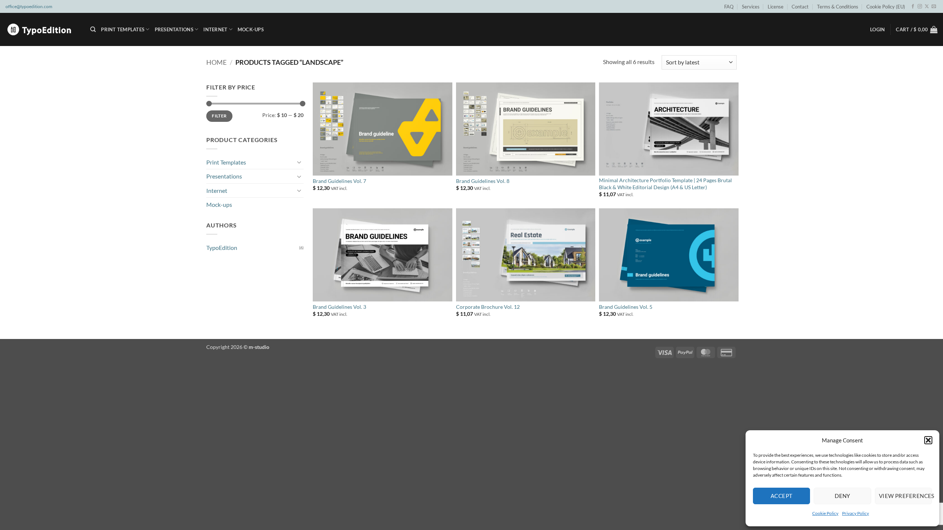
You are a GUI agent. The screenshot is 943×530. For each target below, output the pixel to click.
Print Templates (122, 29)
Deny (842, 495)
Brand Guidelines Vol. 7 (339, 181)
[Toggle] (299, 162)
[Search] (93, 29)
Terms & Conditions (837, 7)
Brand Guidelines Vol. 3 (339, 307)
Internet (215, 29)
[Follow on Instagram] (920, 6)
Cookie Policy (825, 513)
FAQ (728, 7)
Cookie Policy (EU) (885, 7)
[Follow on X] (927, 6)
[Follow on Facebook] (913, 6)
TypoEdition (221, 247)
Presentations (174, 29)
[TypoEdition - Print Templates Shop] (42, 29)
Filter (219, 116)
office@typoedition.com (29, 6)
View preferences (905, 495)
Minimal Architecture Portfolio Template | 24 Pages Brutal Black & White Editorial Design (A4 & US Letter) (665, 183)
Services (751, 7)
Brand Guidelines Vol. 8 (482, 181)
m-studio (259, 347)
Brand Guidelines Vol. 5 (625, 307)
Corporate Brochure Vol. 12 (488, 307)
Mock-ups (251, 29)
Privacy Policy (855, 513)
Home (216, 62)
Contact (800, 7)
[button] (928, 440)
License (776, 7)
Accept (782, 495)
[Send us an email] (934, 6)
